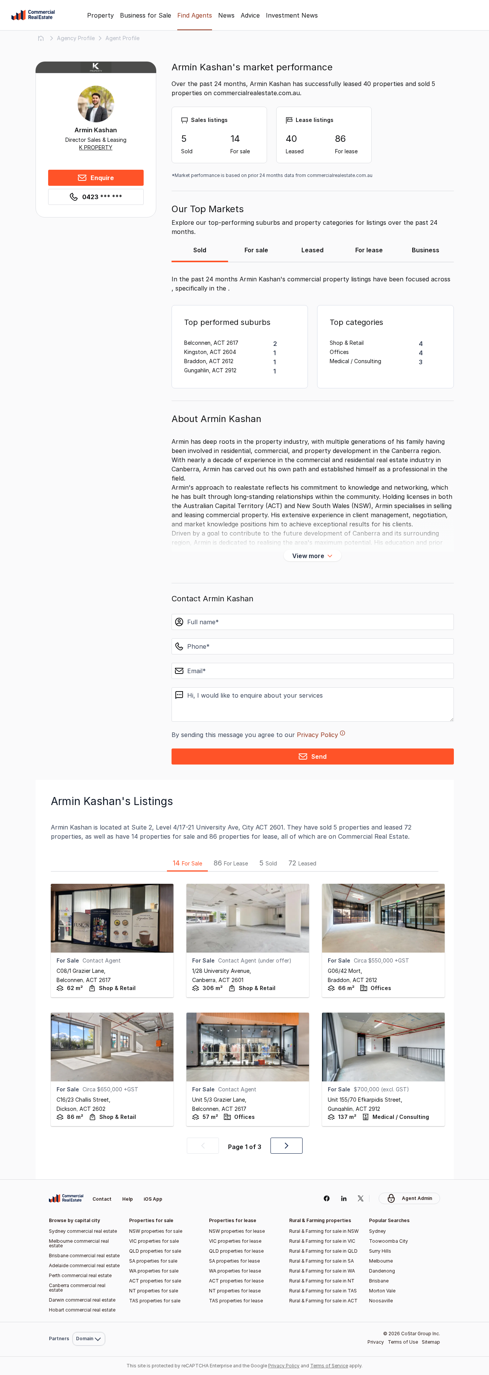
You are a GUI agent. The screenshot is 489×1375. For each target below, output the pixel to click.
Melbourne (381, 1261)
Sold (199, 250)
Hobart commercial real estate (82, 1310)
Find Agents (194, 15)
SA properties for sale (153, 1261)
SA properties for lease (234, 1261)
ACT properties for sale (155, 1281)
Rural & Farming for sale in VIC (322, 1241)
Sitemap (431, 1342)
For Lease (231, 863)
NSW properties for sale (155, 1231)
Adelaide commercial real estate (84, 1265)
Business (425, 250)
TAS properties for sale (154, 1301)
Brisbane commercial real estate (84, 1255)
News (226, 15)
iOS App (153, 1199)
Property (100, 15)
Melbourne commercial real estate (79, 1243)
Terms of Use (403, 1342)
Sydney (377, 1231)
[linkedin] (343, 1198)
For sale (256, 250)
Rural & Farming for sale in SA (321, 1261)
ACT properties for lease (236, 1281)
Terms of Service (329, 1366)
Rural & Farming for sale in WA (322, 1271)
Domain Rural (88, 1322)
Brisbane (379, 1281)
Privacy (376, 1342)
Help (127, 1199)
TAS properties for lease (236, 1301)
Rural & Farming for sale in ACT (323, 1301)
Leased (312, 250)
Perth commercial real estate (80, 1275)
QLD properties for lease (236, 1251)
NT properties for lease (235, 1291)
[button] (203, 1146)
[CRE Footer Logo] (66, 1198)
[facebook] (326, 1198)
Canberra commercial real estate (77, 1287)
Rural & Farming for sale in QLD (323, 1251)
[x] (360, 1198)
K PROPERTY (95, 147)
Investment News (292, 15)
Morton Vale (382, 1291)
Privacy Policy (317, 735)
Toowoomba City (388, 1241)
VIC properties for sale (154, 1241)
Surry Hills (380, 1251)
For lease (369, 250)
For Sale (187, 863)
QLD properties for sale (155, 1251)
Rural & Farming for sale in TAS (323, 1291)
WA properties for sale (153, 1271)
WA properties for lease (235, 1271)
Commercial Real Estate (33, 15)
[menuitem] (89, 1322)
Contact (102, 1199)
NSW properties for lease (237, 1231)
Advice (250, 15)
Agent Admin (417, 1198)
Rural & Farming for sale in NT (322, 1281)
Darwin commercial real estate (82, 1300)
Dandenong (382, 1271)
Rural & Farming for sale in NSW (324, 1231)
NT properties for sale (153, 1291)
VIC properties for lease (235, 1241)
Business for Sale (145, 15)
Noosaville (381, 1301)
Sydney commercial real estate (83, 1231)
